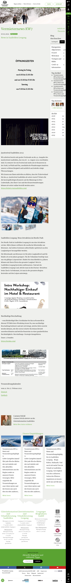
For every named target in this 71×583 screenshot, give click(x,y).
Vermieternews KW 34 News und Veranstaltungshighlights (62, 83)
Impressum (44, 571)
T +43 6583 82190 (41, 521)
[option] (24, 210)
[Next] (44, 210)
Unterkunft (59, 4)
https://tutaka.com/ (8, 341)
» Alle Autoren (57, 108)
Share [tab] (68, 581)
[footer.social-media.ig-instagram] (41, 567)
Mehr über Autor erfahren (22, 424)
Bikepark (33, 573)
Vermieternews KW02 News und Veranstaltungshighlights (32, 452)
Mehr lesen (6, 495)
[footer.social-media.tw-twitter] (24, 567)
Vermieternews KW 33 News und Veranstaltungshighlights (62, 88)
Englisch (4, 395)
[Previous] (5, 210)
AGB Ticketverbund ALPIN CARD (27, 571)
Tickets (49, 4)
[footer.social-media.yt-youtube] (57, 567)
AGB (38, 571)
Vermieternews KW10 (53, 449)
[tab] (68, 1)
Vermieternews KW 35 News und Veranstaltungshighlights (62, 77)
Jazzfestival (40, 573)
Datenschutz (28, 575)
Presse (23, 573)
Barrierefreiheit (37, 575)
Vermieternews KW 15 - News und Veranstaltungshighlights (10, 452)
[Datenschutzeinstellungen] (2, 580)
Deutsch (4, 392)
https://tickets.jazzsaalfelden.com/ (14, 188)
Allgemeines (14, 34)
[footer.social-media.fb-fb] (8, 567)
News (28, 573)
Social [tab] (68, 576)
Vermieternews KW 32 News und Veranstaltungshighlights (62, 94)
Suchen (62, 41)
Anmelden (37, 561)
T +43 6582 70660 (8, 525)
